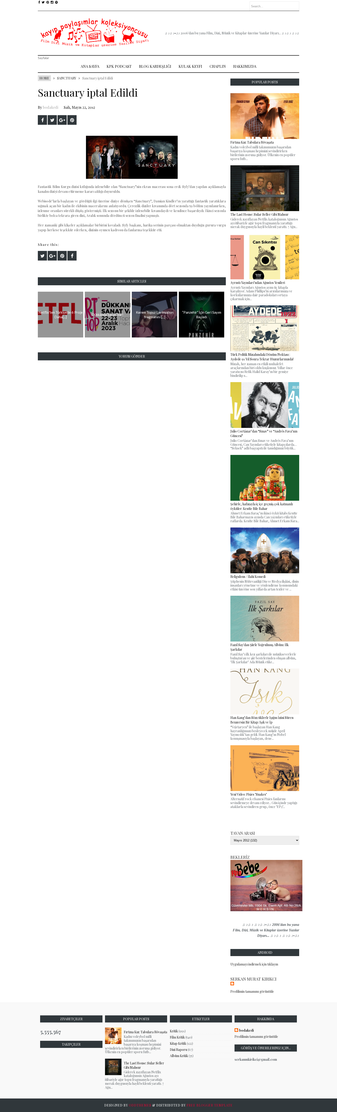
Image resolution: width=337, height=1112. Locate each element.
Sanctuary (66, 78)
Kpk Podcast (119, 66)
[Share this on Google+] (62, 120)
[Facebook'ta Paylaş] (42, 120)
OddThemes (140, 1105)
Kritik (174, 1031)
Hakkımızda (244, 66)
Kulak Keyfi (190, 66)
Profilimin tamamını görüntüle (252, 991)
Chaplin (218, 66)
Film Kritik (177, 1037)
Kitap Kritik (178, 1043)
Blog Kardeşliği (155, 66)
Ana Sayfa (90, 66)
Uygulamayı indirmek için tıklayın (254, 964)
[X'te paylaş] (52, 120)
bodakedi (50, 107)
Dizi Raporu (178, 1049)
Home (44, 78)
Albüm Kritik (179, 1056)
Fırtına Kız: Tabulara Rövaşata (145, 1032)
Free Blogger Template (210, 1105)
